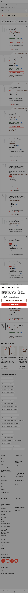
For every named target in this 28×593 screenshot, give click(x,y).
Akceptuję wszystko (14, 304)
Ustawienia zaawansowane (14, 300)
